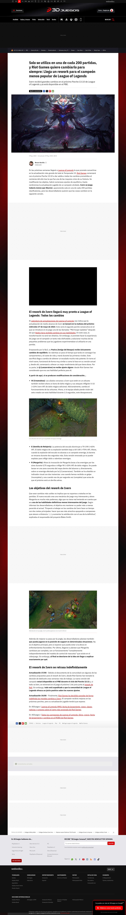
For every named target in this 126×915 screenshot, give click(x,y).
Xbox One (32, 847)
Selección (41, 20)
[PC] (62, 20)
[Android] (81, 20)
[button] (40, 162)
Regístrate (106, 10)
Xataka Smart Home (17, 885)
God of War (88, 50)
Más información (65, 913)
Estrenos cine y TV (63, 50)
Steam (73, 50)
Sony (13, 854)
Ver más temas (16, 860)
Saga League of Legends (71, 723)
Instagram (87, 859)
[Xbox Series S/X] (71, 20)
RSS (90, 859)
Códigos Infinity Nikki (30, 832)
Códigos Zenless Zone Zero (46, 832)
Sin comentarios (36, 91)
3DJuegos (63, 9)
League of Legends (47, 723)
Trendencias (91, 878)
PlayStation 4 (51, 847)
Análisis (15, 20)
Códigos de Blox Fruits (101, 832)
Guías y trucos (25, 20)
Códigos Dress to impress (85, 832)
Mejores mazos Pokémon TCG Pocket (66, 832)
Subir (109, 869)
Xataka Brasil (15, 902)
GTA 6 (104, 50)
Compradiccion (92, 883)
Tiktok (98, 859)
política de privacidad (88, 847)
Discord (94, 859)
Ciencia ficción (34, 50)
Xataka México (16, 900)
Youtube (83, 859)
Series (54, 20)
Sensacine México (47, 900)
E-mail (53, 91)
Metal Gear (97, 50)
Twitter (47, 91)
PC (60, 723)
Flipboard (50, 91)
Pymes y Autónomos (108, 880)
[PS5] (66, 20)
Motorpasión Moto (77, 880)
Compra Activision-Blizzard (52, 855)
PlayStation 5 (15, 844)
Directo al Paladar (62, 878)
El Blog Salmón (107, 878)
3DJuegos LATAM (31, 900)
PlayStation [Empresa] (36, 854)
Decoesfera (91, 880)
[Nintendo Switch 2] (76, 20)
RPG (27, 50)
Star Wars (80, 50)
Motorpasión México (77, 900)
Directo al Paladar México (62, 900)
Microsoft (32, 851)
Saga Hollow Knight (17, 851)
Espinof (44, 880)
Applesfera (15, 883)
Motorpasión (75, 878)
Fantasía (43, 50)
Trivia (34, 20)
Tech (48, 20)
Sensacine (45, 878)
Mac (56, 723)
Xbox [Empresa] (51, 851)
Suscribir (111, 843)
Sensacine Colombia (47, 902)
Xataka (14, 878)
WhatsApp (72, 859)
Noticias (38, 723)
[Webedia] (17, 869)
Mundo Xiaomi (15, 888)
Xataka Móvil (15, 880)
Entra (100, 10)
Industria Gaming (17, 847)
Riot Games (84, 723)
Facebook (44, 91)
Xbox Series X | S (34, 844)
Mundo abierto (52, 50)
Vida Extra (30, 880)
